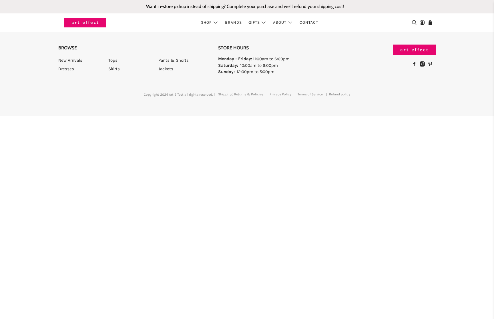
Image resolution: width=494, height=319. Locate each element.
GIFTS (254, 22)
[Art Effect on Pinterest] (432, 65)
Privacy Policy (280, 94)
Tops (112, 60)
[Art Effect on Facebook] (416, 65)
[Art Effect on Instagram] (424, 65)
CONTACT (309, 22)
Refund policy (339, 94)
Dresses (66, 68)
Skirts (114, 68)
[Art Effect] (85, 23)
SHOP (206, 22)
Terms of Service (310, 94)
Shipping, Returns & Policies (240, 94)
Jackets (165, 68)
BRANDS (233, 22)
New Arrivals (70, 60)
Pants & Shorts (173, 60)
